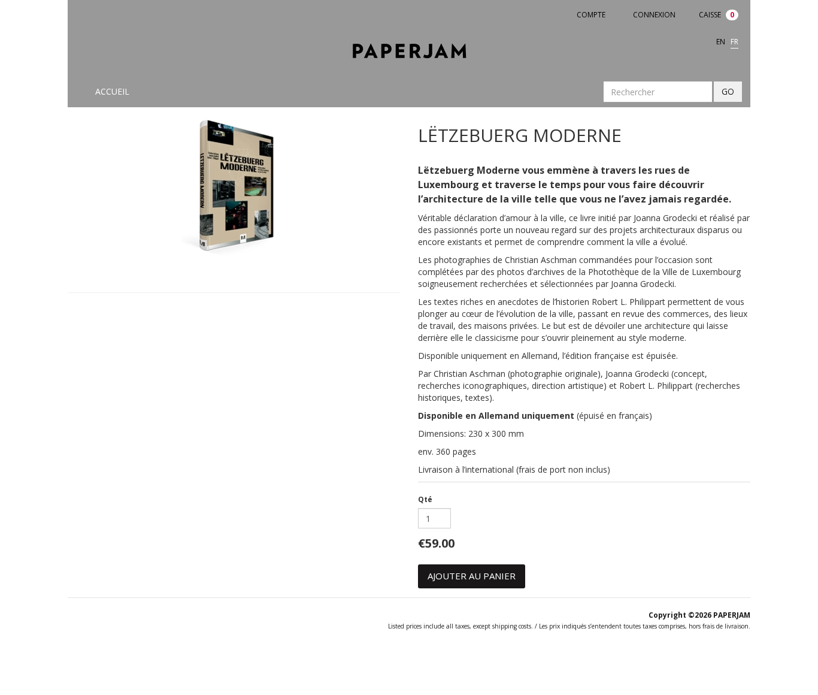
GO (728, 91)
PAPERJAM (731, 615)
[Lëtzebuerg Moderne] (234, 187)
